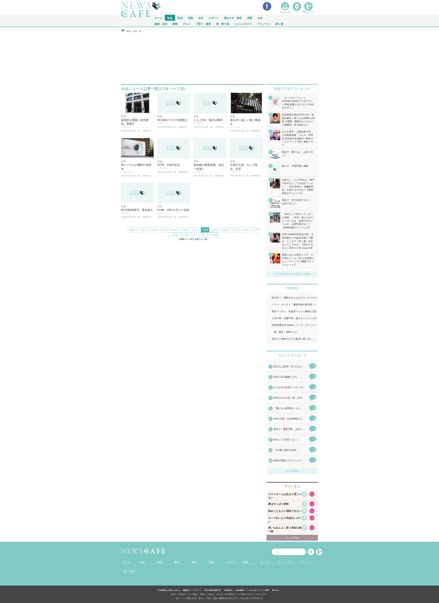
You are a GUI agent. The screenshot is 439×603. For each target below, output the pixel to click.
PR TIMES (129, 571)
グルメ (187, 23)
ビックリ (265, 562)
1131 (235, 229)
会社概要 (239, 590)
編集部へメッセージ (192, 590)
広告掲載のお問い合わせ (168, 590)
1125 (175, 229)
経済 (176, 562)
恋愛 (249, 17)
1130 (225, 229)
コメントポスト (243, 23)
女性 (200, 17)
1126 (185, 229)
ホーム (126, 562)
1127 (195, 229)
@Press (275, 590)
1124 (165, 229)
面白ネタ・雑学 (233, 17)
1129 (215, 229)
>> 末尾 (213, 235)
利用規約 (228, 590)
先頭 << (133, 229)
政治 (180, 17)
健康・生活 (161, 23)
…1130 (174, 235)
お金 (260, 17)
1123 (154, 229)
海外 (194, 562)
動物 (175, 23)
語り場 (279, 23)
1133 (256, 229)
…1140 (186, 235)
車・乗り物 (222, 23)
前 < (144, 229)
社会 (170, 17)
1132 (245, 229)
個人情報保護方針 (213, 590)
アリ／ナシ (263, 23)
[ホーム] (122, 31)
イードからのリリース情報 (256, 590)
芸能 (190, 17)
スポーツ (214, 17)
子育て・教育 (203, 23)
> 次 (202, 235)
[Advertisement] (219, 58)
